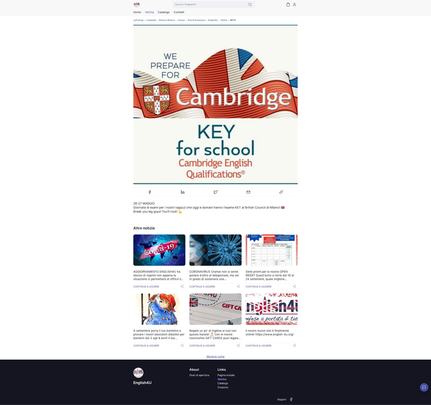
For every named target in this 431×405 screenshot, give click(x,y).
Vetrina (224, 20)
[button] (182, 287)
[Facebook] (149, 193)
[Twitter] (215, 193)
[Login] (294, 4)
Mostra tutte (215, 356)
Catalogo (164, 12)
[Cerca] (250, 4)
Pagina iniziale (226, 375)
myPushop (138, 20)
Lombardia (151, 20)
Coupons (223, 387)
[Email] (248, 193)
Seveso (181, 20)
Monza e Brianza (167, 20)
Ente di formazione (196, 20)
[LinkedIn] (182, 193)
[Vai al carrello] (288, 4)
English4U (213, 20)
